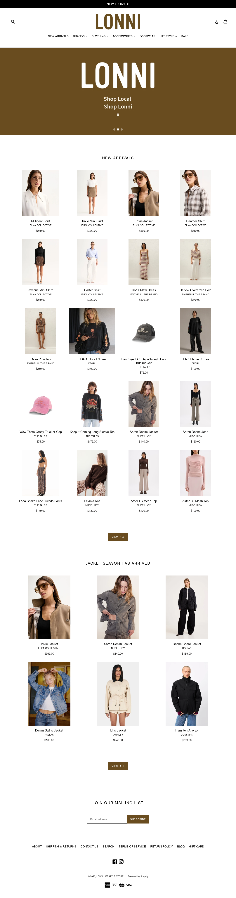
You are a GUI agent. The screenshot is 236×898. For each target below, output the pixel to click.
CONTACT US (89, 846)
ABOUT (37, 846)
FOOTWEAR (147, 36)
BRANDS (81, 36)
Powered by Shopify (138, 876)
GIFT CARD (196, 846)
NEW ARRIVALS (58, 36)
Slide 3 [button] (122, 129)
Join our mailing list (118, 802)
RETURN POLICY (161, 846)
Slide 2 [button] (118, 129)
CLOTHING (101, 36)
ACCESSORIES (125, 36)
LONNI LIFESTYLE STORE (110, 876)
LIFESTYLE (169, 36)
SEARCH (108, 846)
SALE (184, 36)
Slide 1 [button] (114, 129)
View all (118, 536)
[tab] (114, 129)
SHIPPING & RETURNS (61, 846)
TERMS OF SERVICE (132, 846)
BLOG (181, 846)
